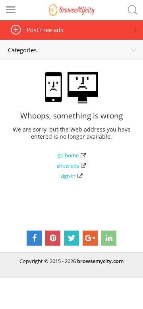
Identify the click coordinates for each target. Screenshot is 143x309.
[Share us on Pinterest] (52, 238)
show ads (68, 165)
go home (68, 155)
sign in (67, 175)
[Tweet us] (71, 238)
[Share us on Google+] (90, 238)
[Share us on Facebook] (34, 238)
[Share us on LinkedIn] (108, 238)
